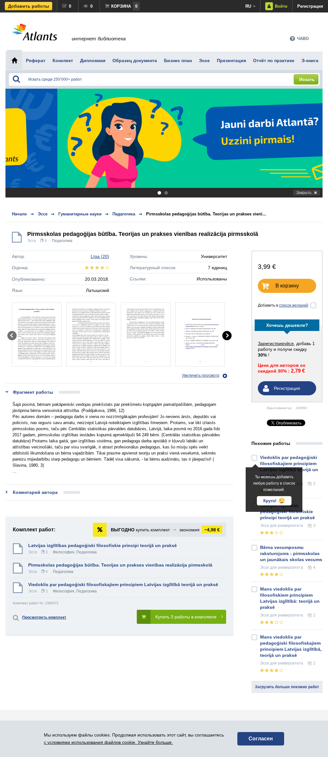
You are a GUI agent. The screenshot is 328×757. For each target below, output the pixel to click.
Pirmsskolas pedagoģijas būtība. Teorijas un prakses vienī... (206, 214)
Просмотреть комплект (44, 617)
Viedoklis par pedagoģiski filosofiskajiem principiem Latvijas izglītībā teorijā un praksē (123, 584)
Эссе (31, 240)
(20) (100, 256)
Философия (63, 552)
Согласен (261, 738)
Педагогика (62, 240)
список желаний (293, 305)
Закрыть (303, 192)
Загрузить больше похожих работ (287, 687)
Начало (19, 214)
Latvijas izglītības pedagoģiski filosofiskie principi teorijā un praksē (102, 545)
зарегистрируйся (276, 343)
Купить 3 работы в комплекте (186, 616)
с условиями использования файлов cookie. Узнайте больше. (108, 742)
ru (248, 6)
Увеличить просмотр (200, 375)
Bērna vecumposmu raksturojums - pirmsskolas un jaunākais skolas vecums (291, 553)
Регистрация (310, 6)
